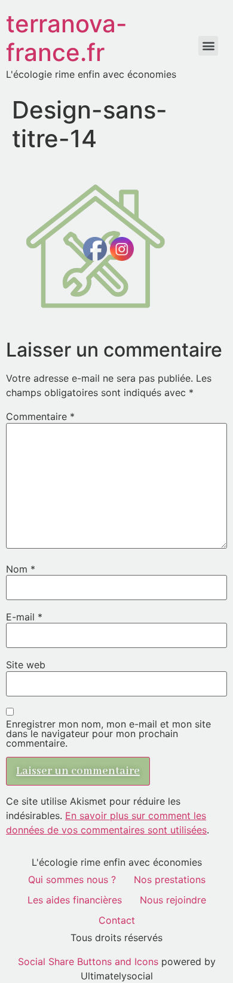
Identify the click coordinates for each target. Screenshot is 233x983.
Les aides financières (74, 900)
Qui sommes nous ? (72, 879)
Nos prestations (170, 879)
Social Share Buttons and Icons (88, 961)
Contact (117, 920)
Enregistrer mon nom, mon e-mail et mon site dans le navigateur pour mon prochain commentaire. (108, 733)
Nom (20, 569)
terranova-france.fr (66, 38)
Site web (25, 664)
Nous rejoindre (173, 900)
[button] (208, 46)
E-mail (24, 617)
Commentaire (40, 416)
